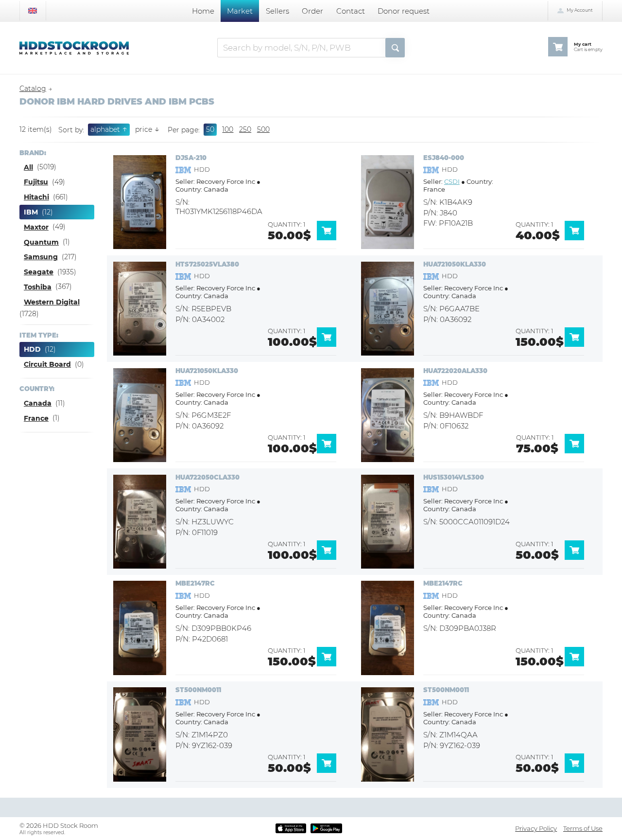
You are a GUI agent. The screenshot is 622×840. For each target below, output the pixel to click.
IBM (31, 212)
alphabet (108, 129)
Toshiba (38, 287)
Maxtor (36, 227)
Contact (350, 11)
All (28, 167)
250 (245, 129)
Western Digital (52, 302)
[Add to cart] (330, 237)
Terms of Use (583, 828)
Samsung (41, 256)
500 (263, 129)
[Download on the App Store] (291, 828)
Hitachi (36, 197)
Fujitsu (36, 182)
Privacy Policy (536, 828)
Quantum (41, 242)
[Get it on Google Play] (326, 828)
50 (210, 129)
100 (227, 129)
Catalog (32, 88)
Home (203, 11)
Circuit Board (47, 364)
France (36, 418)
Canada (38, 403)
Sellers (277, 11)
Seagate (38, 272)
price (147, 129)
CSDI (452, 181)
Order (312, 11)
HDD (32, 349)
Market (240, 11)
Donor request (404, 11)
